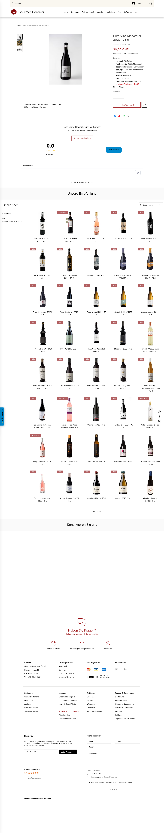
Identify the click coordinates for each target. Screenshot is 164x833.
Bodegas (90, 728)
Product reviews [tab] (29, 165)
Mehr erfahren (118, 87)
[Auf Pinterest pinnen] (119, 116)
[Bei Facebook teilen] (114, 116)
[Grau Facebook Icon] (121, 699)
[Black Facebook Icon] (159, 416)
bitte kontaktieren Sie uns (35, 107)
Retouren (119, 742)
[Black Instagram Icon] (159, 421)
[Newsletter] (159, 411)
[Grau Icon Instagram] (116, 699)
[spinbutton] (119, 96)
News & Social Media (68, 735)
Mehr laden (96, 542)
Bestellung (119, 728)
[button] (150, 3)
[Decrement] (115, 96)
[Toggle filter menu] (138, 172)
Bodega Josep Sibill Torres (12, 252)
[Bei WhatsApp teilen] (123, 116)
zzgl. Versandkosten (130, 53)
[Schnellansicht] (42, 254)
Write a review (114, 150)
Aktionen (28, 735)
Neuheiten (28, 731)
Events (90, 731)
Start (19, 25)
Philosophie (67, 728)
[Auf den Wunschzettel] (144, 105)
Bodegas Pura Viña (133, 81)
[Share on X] (128, 116)
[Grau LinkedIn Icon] (125, 699)
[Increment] (122, 96)
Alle (3, 249)
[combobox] (151, 235)
